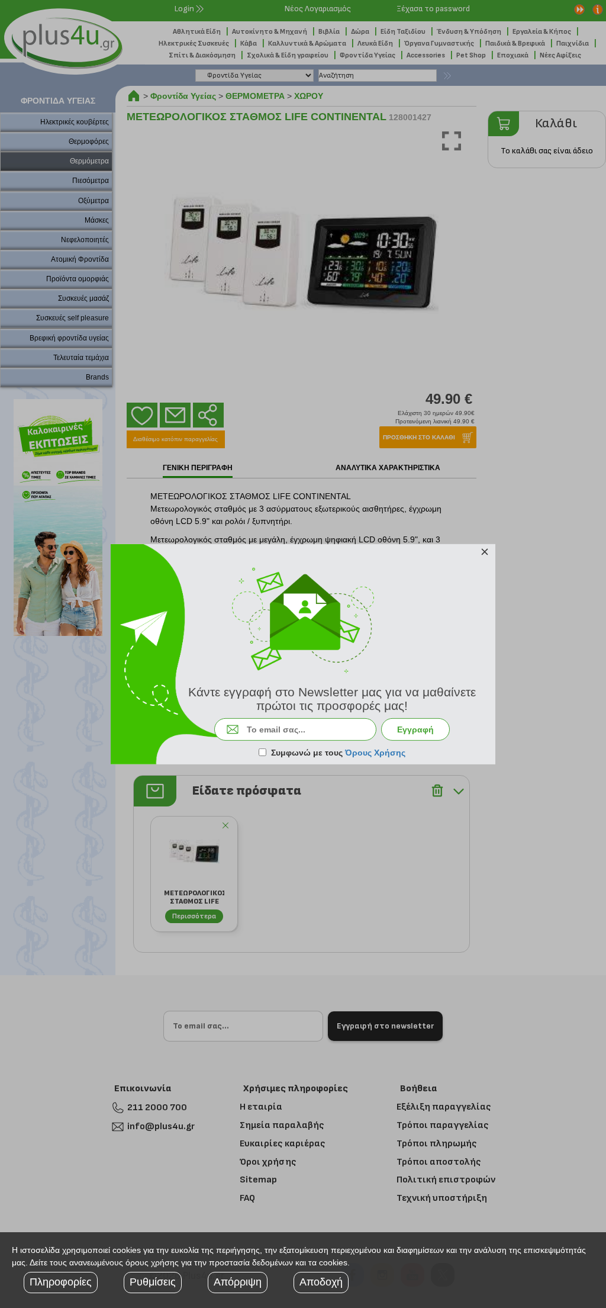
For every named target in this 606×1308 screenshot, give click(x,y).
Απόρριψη (238, 1282)
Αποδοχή (321, 1282)
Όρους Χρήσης (375, 752)
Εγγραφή (415, 729)
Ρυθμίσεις (153, 1282)
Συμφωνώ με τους (338, 752)
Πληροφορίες (61, 1282)
